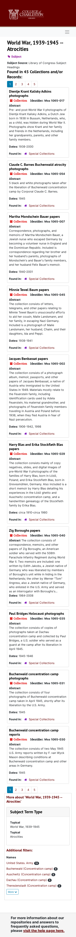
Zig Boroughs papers (24, 530)
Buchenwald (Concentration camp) (30, 868)
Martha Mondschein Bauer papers (34, 216)
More (11, 891)
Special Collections (41, 153)
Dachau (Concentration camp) (27, 880)
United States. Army (20, 863)
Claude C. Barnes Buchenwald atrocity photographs (37, 166)
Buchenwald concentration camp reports (34, 732)
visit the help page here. (44, 931)
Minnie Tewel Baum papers (29, 289)
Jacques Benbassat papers (28, 358)
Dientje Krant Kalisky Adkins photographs (30, 93)
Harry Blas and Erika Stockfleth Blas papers (36, 446)
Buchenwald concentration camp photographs (34, 676)
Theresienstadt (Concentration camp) (31, 885)
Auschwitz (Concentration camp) (28, 874)
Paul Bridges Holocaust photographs (36, 613)
